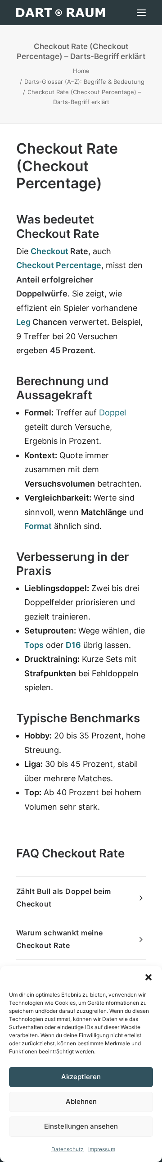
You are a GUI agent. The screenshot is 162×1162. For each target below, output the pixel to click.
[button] (148, 977)
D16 (73, 645)
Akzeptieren (81, 1076)
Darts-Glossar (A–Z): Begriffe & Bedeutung (84, 81)
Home (81, 70)
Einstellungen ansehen (81, 1126)
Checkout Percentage (58, 265)
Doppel (112, 412)
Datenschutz (67, 1149)
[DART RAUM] (60, 12)
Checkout (49, 251)
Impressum (101, 1149)
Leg (23, 322)
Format (38, 526)
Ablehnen (81, 1101)
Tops (34, 645)
